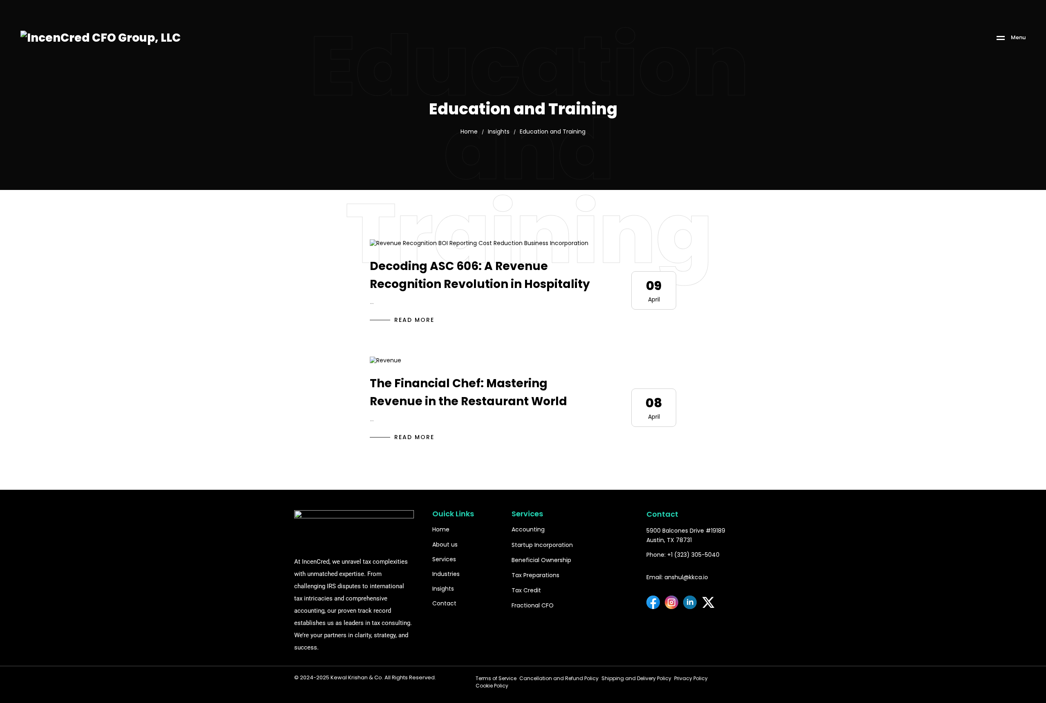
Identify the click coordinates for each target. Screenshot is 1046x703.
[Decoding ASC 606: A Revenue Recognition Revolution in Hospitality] (479, 243)
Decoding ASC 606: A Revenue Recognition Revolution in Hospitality (480, 275)
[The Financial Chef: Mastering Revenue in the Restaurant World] (385, 360)
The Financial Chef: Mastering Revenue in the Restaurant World (468, 392)
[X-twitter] (708, 602)
